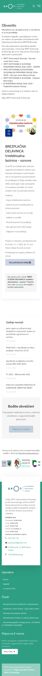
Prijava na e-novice (21, 429)
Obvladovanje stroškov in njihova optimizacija (21, 618)
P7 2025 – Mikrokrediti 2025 (18, 374)
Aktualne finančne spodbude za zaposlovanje (20, 604)
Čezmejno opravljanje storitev (14, 613)
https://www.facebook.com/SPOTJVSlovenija (19, 42)
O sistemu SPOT (9, 588)
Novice (5, 579)
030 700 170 (13, 538)
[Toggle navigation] (38, 5)
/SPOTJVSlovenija (15, 554)
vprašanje (19, 284)
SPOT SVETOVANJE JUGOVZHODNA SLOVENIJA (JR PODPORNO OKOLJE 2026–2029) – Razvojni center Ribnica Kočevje (21, 72)
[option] (11, 463)
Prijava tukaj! (8, 651)
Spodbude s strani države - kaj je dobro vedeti (21, 609)
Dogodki (6, 584)
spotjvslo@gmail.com (17, 542)
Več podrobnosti (18, 262)
